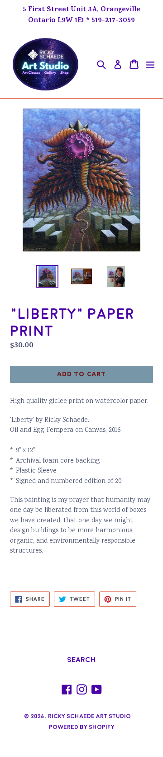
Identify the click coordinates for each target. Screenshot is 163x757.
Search (81, 659)
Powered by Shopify (82, 727)
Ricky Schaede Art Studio (89, 716)
